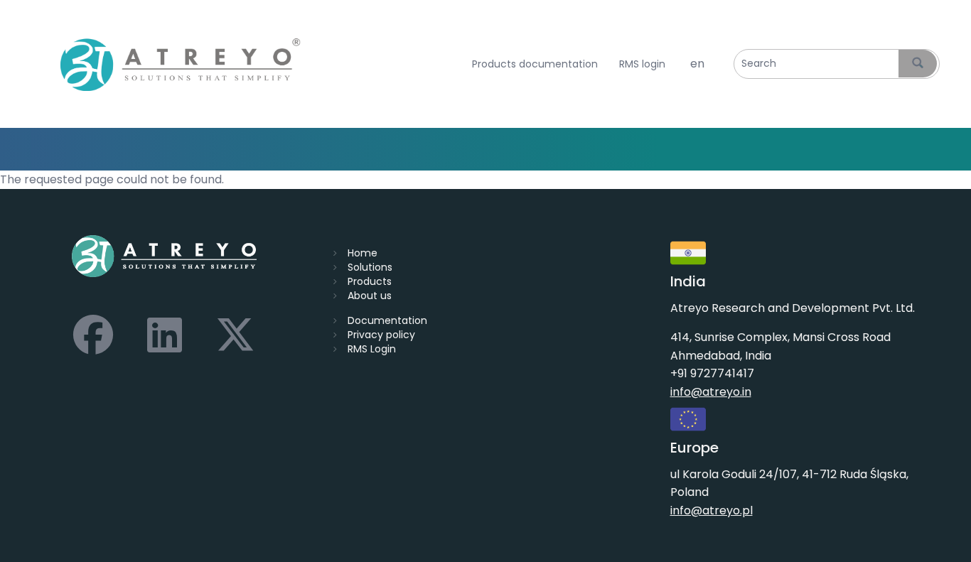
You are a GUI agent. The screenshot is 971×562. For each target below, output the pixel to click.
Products (370, 281)
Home (362, 253)
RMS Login (372, 349)
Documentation (387, 320)
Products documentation (535, 64)
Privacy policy (381, 335)
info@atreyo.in (710, 392)
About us (370, 295)
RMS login (642, 64)
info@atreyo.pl (711, 510)
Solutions (370, 267)
